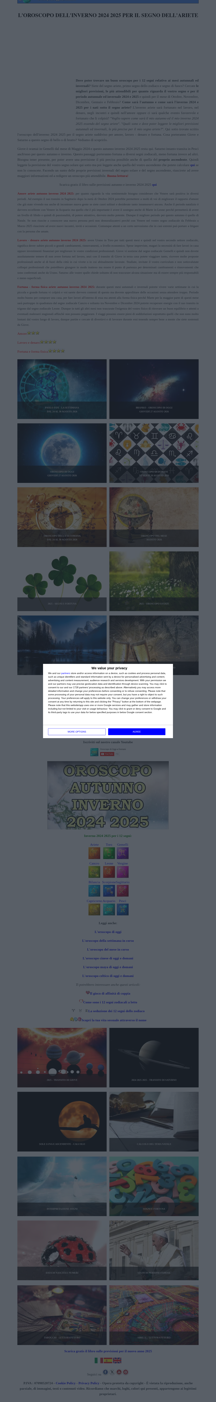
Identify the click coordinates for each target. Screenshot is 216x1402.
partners (65, 673)
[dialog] (108, 701)
